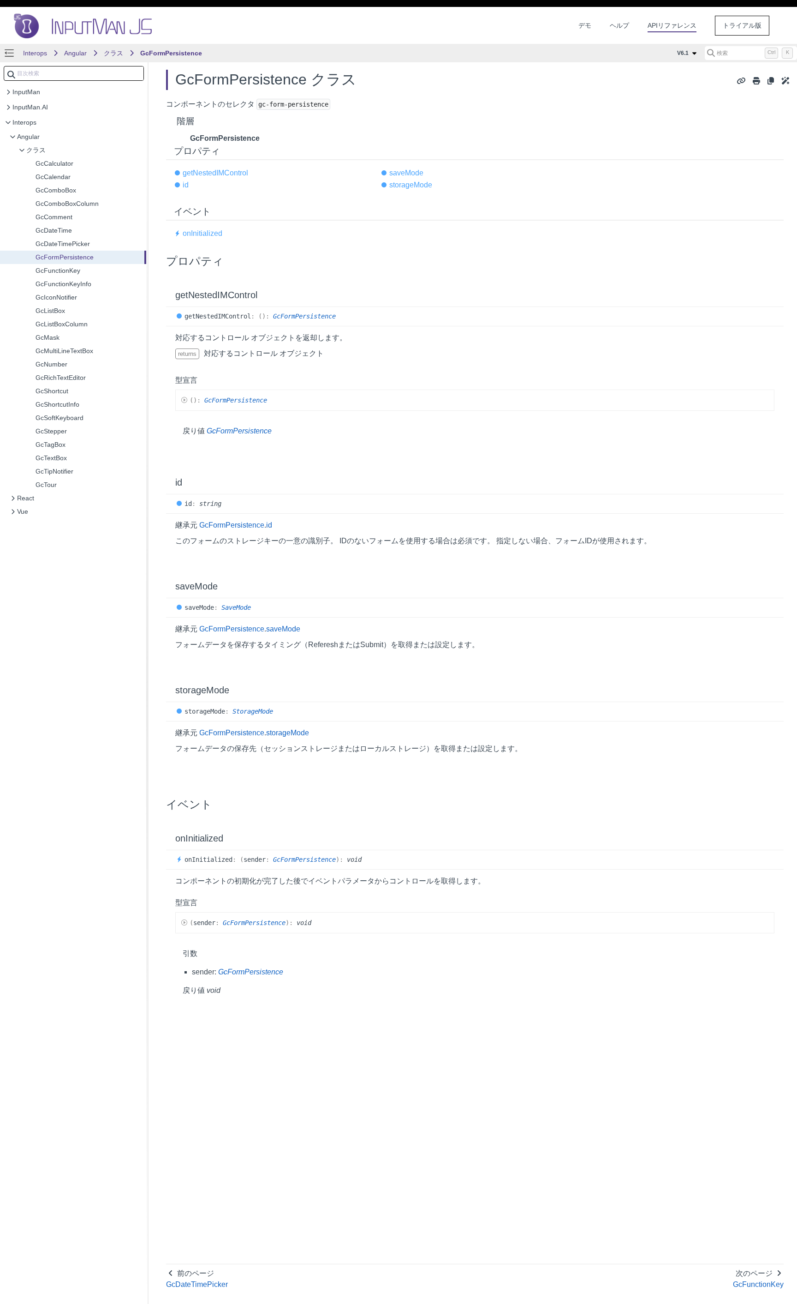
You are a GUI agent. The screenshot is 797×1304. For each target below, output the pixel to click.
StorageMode (252, 711)
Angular (75, 53)
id (186, 185)
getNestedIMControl (215, 173)
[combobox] (74, 73)
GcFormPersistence (171, 53)
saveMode (406, 173)
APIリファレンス (672, 25)
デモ (584, 25)
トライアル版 (742, 25)
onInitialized (202, 233)
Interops (35, 53)
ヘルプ (619, 25)
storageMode (410, 185)
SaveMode (236, 607)
